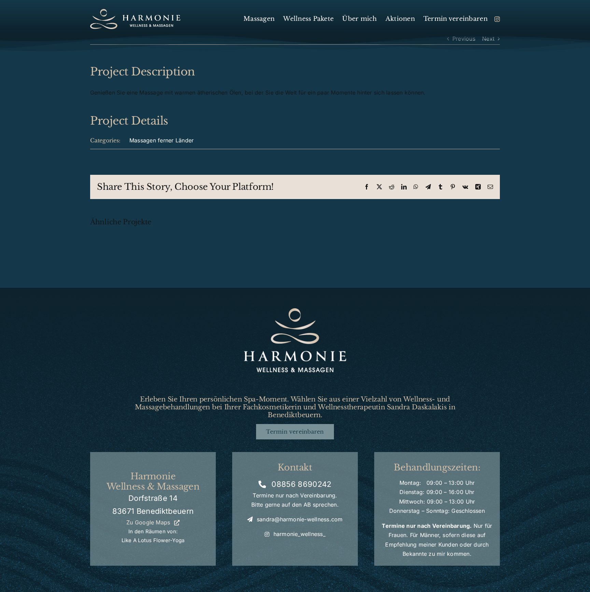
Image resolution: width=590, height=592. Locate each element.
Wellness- (419, 399)
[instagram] (497, 19)
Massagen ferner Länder (161, 140)
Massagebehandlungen (172, 407)
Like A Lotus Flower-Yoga (153, 540)
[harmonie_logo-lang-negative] (135, 11)
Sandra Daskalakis (417, 407)
